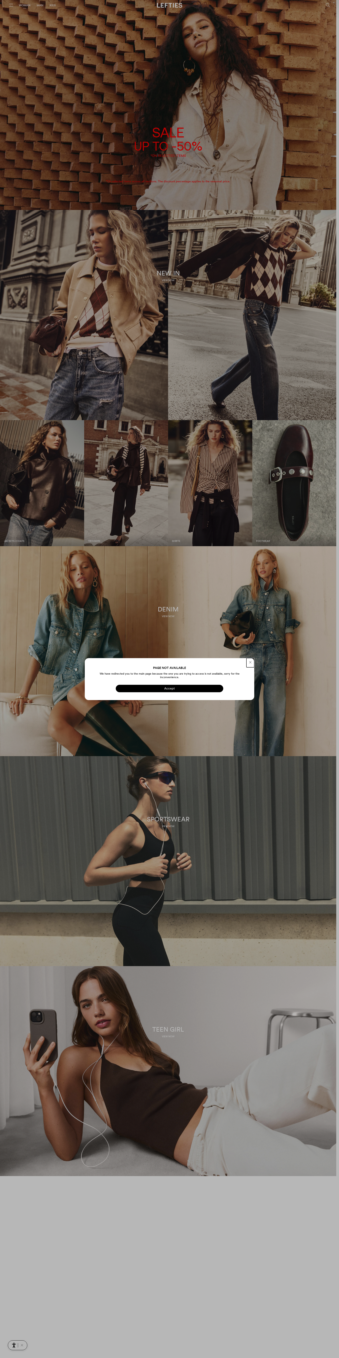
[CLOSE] (250, 662)
